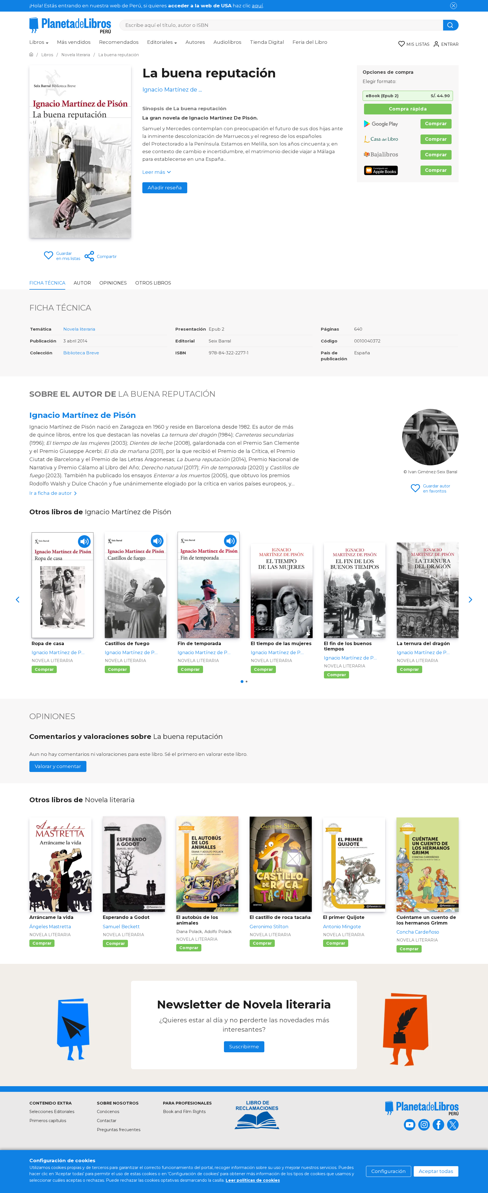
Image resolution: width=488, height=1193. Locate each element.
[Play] (84, 541)
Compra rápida (408, 109)
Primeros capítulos (47, 1120)
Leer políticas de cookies (253, 1180)
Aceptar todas (436, 1171)
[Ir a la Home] (31, 54)
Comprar (436, 123)
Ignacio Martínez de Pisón (82, 415)
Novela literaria (79, 329)
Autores (195, 42)
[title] (422, 1108)
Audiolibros (227, 42)
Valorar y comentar (58, 766)
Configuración (388, 1171)
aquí (257, 5)
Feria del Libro (310, 42)
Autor (82, 283)
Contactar (106, 1120)
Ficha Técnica (47, 283)
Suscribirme (244, 1046)
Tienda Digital (267, 42)
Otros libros (153, 283)
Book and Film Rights (184, 1111)
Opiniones (113, 283)
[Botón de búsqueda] (451, 25)
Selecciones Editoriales (51, 1111)
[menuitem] (39, 44)
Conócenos (108, 1111)
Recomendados (119, 42)
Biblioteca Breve (81, 352)
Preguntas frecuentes (118, 1129)
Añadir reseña (165, 187)
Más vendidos (74, 42)
